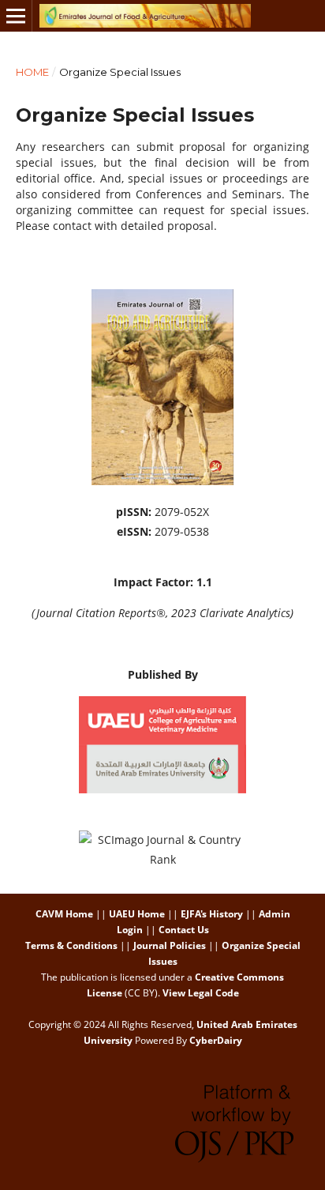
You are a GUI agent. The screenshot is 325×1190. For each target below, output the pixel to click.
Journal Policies (169, 945)
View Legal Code (200, 993)
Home (32, 72)
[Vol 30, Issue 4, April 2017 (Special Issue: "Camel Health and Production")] (162, 480)
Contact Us (184, 929)
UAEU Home (137, 914)
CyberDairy (215, 1040)
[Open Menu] (16, 16)
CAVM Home (64, 914)
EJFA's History (212, 914)
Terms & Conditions (71, 945)
